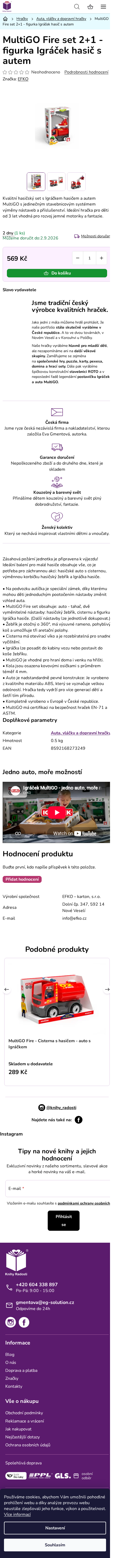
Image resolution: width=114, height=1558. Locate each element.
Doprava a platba (21, 1370)
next (107, 990)
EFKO (23, 79)
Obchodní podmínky (24, 1413)
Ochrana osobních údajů (27, 1445)
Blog (9, 1355)
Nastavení (55, 1528)
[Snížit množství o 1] (77, 258)
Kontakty (13, 1386)
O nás (10, 1362)
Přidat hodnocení (22, 879)
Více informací (17, 1514)
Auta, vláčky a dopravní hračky (81, 733)
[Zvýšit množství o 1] (101, 258)
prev (6, 990)
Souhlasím (55, 1545)
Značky (11, 1378)
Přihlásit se (64, 1221)
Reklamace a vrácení (24, 1421)
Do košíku (61, 273)
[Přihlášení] (65, 7)
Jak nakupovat (18, 1429)
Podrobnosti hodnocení (86, 72)
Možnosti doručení (96, 236)
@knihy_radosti (61, 1108)
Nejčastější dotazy (22, 1437)
